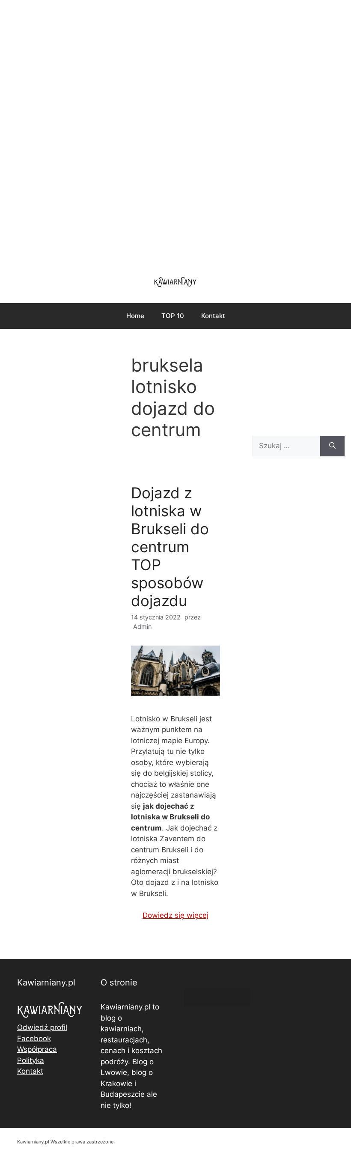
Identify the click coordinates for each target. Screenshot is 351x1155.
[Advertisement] (175, 132)
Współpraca (37, 1049)
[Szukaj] (332, 446)
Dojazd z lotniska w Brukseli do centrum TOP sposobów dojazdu (170, 547)
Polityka (30, 1060)
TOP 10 (172, 316)
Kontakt (213, 316)
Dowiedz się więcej (175, 915)
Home (135, 316)
